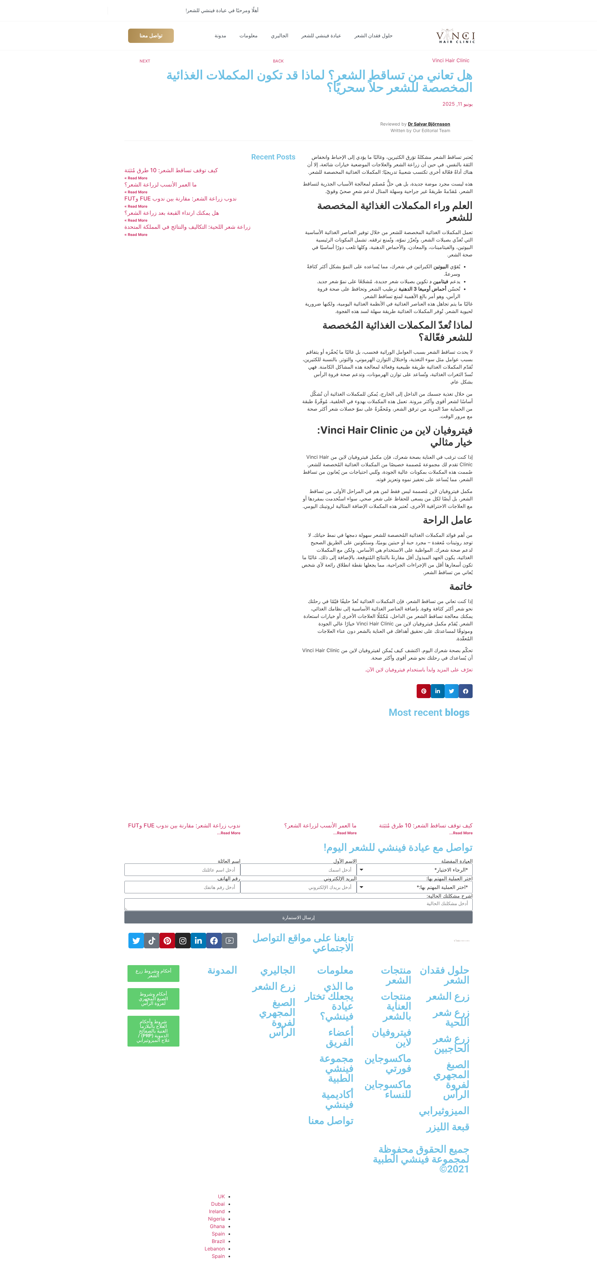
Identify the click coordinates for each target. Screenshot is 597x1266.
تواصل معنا (331, 1120)
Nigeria (216, 1219)
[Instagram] (183, 940)
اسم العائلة (229, 861)
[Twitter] (136, 940)
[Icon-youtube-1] (229, 940)
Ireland (217, 1211)
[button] (466, 691)
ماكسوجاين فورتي (387, 1063)
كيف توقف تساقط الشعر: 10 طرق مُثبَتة (171, 170)
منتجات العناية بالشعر (396, 1006)
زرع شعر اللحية (451, 1017)
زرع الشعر (448, 996)
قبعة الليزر (448, 1127)
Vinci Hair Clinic (451, 60)
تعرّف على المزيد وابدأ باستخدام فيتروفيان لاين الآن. (419, 669)
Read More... (461, 833)
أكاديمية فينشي (338, 1099)
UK (221, 1196)
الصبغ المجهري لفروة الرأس (451, 1079)
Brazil (218, 1241)
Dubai (218, 1204)
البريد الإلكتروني (340, 878)
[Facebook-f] (214, 940)
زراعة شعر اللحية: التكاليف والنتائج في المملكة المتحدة (187, 226)
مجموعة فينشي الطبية (336, 1068)
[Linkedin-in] (198, 940)
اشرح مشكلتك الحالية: (450, 895)
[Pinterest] (167, 940)
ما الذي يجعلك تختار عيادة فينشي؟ (329, 1001)
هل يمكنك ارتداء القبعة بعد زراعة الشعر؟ (171, 212)
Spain (218, 1234)
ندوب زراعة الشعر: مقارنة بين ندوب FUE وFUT (180, 198)
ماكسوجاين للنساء (387, 1089)
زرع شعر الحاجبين (451, 1043)
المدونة (222, 970)
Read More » (135, 178)
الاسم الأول (345, 861)
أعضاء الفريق (340, 1037)
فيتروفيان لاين (391, 1037)
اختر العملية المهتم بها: (449, 878)
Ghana (217, 1226)
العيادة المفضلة (457, 861)
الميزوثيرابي (444, 1110)
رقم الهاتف (228, 878)
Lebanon (215, 1248)
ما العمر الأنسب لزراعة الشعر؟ (160, 184)
